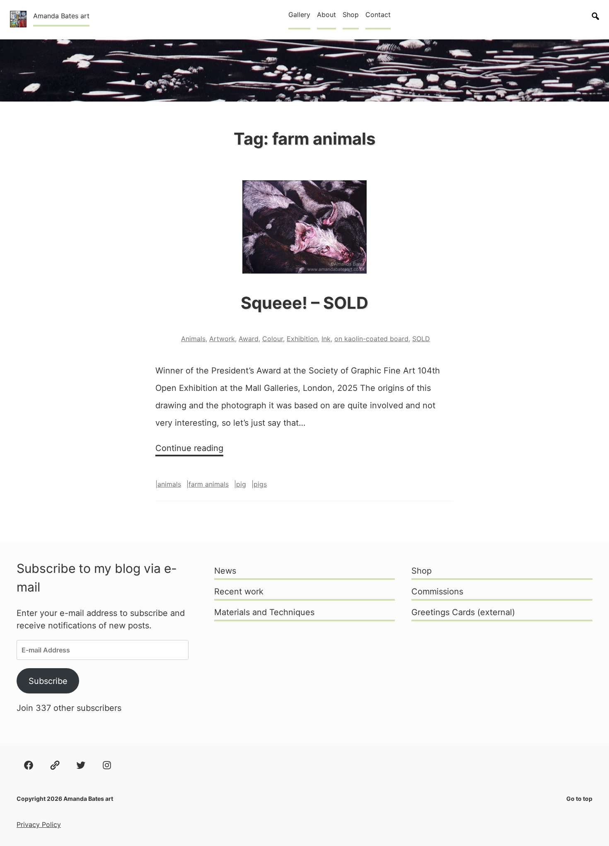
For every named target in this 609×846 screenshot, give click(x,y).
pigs (260, 484)
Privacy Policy (39, 824)
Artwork (222, 339)
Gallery (299, 14)
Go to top (579, 798)
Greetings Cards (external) (463, 612)
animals (169, 484)
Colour (272, 339)
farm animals (208, 484)
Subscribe (48, 681)
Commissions (437, 591)
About (326, 14)
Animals (193, 339)
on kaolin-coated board (371, 339)
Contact (378, 14)
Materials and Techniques (264, 612)
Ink (326, 339)
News (225, 571)
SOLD (421, 339)
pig (241, 484)
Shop (351, 14)
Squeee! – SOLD (304, 303)
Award (249, 339)
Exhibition (302, 339)
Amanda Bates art (61, 16)
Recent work (238, 591)
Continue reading (189, 449)
